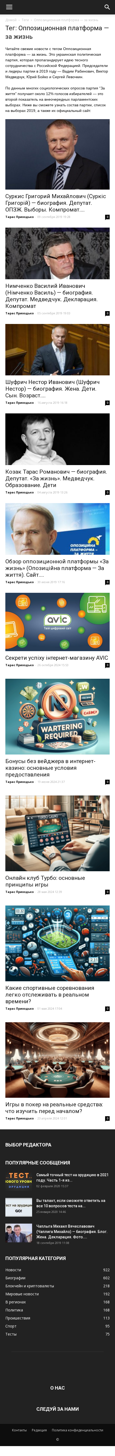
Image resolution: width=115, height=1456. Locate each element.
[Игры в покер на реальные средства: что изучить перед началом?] (57, 1060)
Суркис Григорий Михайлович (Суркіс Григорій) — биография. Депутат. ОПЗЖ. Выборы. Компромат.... (55, 203)
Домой (11, 20)
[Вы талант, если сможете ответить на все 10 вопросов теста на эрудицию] (18, 1207)
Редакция (39, 1430)
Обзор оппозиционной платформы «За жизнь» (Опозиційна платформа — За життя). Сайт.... (57, 568)
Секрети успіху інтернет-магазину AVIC (56, 658)
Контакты (19, 1430)
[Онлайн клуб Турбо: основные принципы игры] (57, 833)
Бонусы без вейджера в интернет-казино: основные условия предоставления (50, 768)
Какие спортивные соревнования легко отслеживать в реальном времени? (49, 995)
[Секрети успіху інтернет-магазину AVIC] (57, 622)
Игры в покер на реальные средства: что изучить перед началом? (54, 1107)
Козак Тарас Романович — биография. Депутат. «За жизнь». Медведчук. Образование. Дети (56, 478)
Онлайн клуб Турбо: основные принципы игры (45, 881)
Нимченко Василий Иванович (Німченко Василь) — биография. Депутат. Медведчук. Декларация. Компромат (51, 296)
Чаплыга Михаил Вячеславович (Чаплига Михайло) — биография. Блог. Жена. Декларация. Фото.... (72, 1231)
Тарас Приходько (19, 217)
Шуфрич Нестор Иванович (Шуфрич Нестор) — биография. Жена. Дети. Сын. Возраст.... (52, 389)
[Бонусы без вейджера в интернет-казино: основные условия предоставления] (57, 717)
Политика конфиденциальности (77, 1430)
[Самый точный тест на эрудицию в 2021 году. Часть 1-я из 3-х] (18, 1181)
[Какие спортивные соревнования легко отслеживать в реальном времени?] (57, 943)
